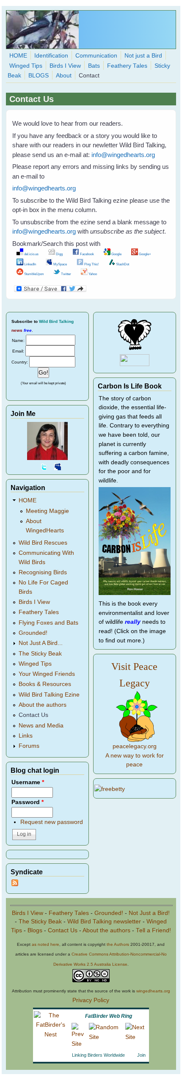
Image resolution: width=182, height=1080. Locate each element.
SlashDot (122, 264)
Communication (96, 55)
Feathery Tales (127, 66)
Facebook (86, 254)
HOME (18, 55)
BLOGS (38, 75)
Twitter (65, 274)
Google (115, 254)
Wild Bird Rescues (43, 543)
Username (27, 782)
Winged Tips (25, 66)
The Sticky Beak (40, 653)
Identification (51, 55)
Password (27, 802)
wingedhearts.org (153, 991)
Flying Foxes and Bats (48, 623)
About (64, 75)
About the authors (42, 705)
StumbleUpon (33, 274)
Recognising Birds (43, 572)
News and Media (41, 725)
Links (26, 736)
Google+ (144, 254)
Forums (29, 746)
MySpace (59, 264)
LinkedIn (29, 264)
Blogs (35, 930)
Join (141, 1055)
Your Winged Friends (47, 674)
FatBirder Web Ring (108, 1016)
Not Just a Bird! (149, 913)
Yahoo (92, 274)
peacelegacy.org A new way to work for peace (134, 755)
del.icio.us (31, 254)
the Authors (118, 944)
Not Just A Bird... (41, 643)
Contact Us (33, 715)
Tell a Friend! (153, 930)
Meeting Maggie (47, 511)
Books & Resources (45, 684)
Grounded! (33, 633)
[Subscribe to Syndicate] (14, 884)
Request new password (51, 822)
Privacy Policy (90, 1000)
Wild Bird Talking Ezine (49, 695)
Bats (94, 66)
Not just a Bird (143, 55)
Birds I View (65, 66)
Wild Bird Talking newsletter (104, 921)
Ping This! (91, 264)
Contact (89, 75)
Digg (59, 254)
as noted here (45, 944)
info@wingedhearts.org (123, 154)
